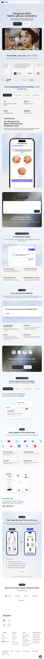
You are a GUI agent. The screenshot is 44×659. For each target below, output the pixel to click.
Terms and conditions (26, 651)
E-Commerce (8, 95)
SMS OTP (18, 388)
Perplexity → (36, 596)
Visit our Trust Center (17, 367)
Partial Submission (27, 388)
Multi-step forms (25, 634)
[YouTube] (4, 641)
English (3, 654)
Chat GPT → (9, 596)
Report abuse (4, 652)
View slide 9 (26, 188)
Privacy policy (17, 651)
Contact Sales (28, 367)
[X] (9, 641)
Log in (13, 639)
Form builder (24, 642)
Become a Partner (15, 644)
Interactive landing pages (25, 637)
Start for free (16, 23)
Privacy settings (35, 651)
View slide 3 (19, 188)
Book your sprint (22, 571)
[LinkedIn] (2, 641)
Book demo (26, 23)
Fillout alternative (36, 641)
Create (37, 211)
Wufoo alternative (36, 642)
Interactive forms (25, 645)
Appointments (37, 95)
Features (14, 634)
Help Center (14, 637)
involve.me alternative (37, 639)
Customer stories (5, 637)
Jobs (3, 639)
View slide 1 (17, 188)
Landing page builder (26, 640)
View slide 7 (24, 188)
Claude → (18, 596)
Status (13, 641)
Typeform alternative (36, 634)
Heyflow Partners (15, 642)
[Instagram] (7, 641)
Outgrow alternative (36, 637)
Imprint (12, 651)
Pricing (13, 636)
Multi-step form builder (26, 643)
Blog (3, 634)
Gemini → (27, 596)
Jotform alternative (36, 636)
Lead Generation (18, 95)
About (3, 636)
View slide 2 (18, 188)
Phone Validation (8, 388)
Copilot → (23, 600)
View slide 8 (25, 188)
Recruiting (28, 95)
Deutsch (8, 654)
